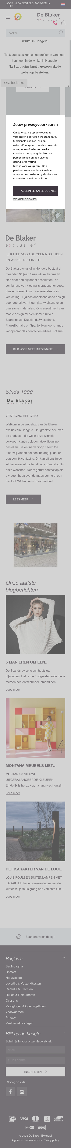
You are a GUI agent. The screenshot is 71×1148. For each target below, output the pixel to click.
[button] (35, 191)
